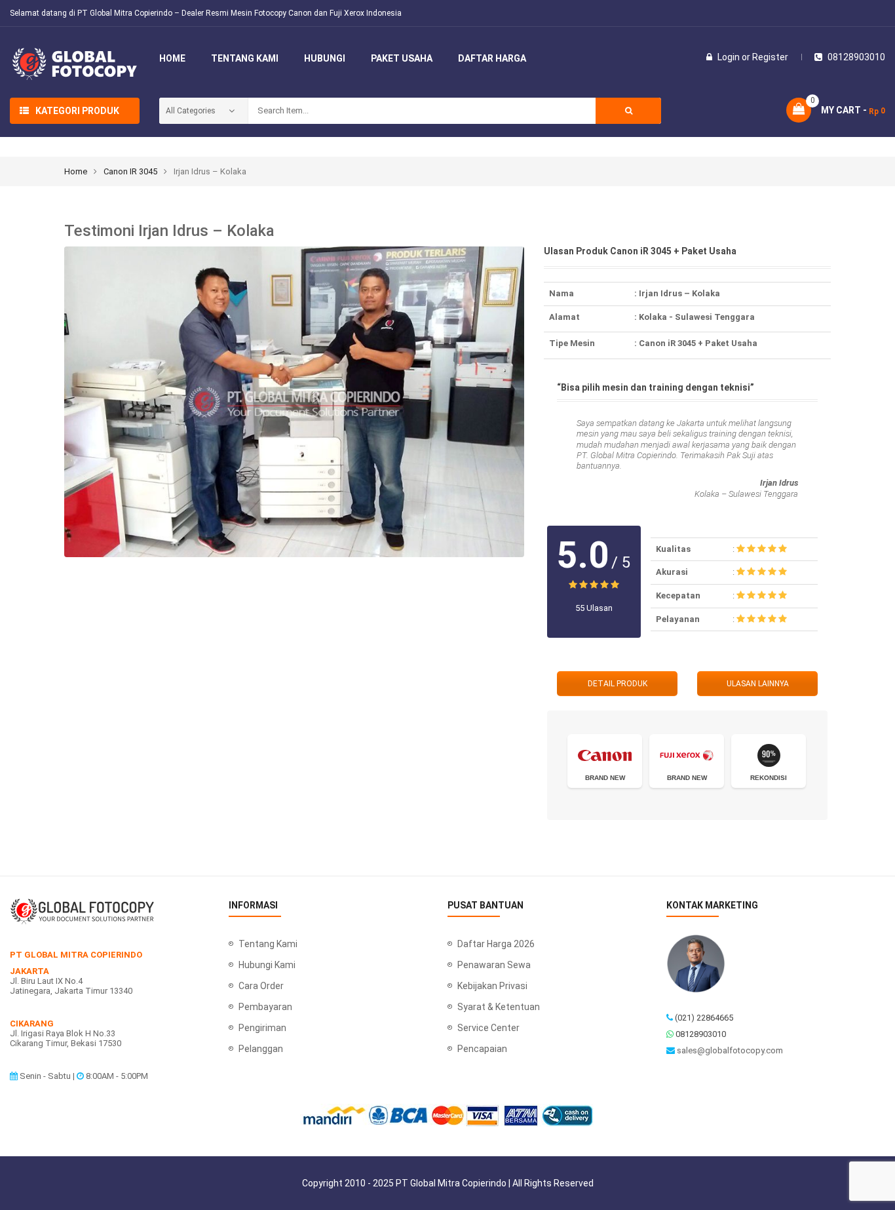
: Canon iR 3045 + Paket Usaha (695, 343)
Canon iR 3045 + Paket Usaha (673, 251)
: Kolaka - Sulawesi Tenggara (694, 317)
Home (75, 171)
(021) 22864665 (704, 1018)
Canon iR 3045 (130, 171)
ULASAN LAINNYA (758, 683)
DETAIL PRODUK (617, 683)
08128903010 (701, 1034)
